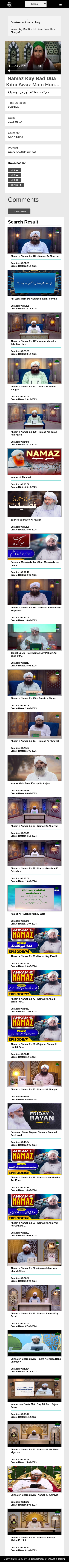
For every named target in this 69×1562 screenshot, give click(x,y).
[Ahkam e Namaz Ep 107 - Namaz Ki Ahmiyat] (34, 725)
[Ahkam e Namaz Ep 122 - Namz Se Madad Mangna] (34, 371)
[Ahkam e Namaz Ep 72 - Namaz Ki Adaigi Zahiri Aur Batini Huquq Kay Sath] (34, 983)
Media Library (33, 22)
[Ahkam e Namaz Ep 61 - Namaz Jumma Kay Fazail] (34, 1298)
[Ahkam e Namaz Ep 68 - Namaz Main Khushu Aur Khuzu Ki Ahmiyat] (34, 1162)
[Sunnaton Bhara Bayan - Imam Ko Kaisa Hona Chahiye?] (34, 1343)
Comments (19, 211)
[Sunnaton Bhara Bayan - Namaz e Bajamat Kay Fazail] (34, 1116)
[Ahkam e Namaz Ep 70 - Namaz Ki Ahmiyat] (34, 1074)
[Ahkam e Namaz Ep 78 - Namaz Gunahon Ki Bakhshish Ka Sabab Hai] (34, 853)
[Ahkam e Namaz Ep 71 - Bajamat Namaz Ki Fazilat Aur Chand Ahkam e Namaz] (34, 1028)
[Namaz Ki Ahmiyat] (34, 461)
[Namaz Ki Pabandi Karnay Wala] (34, 898)
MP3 (13, 175)
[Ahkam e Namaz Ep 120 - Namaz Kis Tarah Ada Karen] (34, 416)
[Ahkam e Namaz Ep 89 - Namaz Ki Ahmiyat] (34, 810)
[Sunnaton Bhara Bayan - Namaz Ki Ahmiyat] (34, 1479)
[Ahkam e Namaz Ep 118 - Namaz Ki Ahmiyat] (34, 240)
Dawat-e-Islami (18, 22)
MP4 (13, 170)
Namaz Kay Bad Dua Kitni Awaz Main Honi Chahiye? (33, 31)
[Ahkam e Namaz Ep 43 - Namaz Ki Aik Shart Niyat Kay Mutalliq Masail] (34, 1434)
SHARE (15, 185)
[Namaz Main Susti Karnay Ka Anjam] (34, 768)
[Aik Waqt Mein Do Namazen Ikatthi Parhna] (34, 283)
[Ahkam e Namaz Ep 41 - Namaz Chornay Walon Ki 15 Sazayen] (34, 1522)
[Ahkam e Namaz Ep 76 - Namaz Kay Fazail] (34, 940)
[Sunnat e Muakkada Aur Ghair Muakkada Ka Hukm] (34, 546)
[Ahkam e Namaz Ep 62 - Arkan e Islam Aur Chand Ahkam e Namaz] (34, 1252)
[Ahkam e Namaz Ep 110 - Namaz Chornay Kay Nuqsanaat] (34, 592)
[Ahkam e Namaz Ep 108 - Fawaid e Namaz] (34, 682)
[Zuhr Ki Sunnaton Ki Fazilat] (34, 504)
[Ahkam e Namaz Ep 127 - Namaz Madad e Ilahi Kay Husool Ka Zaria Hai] (34, 325)
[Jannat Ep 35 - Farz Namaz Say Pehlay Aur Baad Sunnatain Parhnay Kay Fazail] (34, 637)
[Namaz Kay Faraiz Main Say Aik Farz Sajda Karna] (34, 1388)
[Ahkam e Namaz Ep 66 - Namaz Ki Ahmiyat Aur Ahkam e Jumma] (34, 1207)
